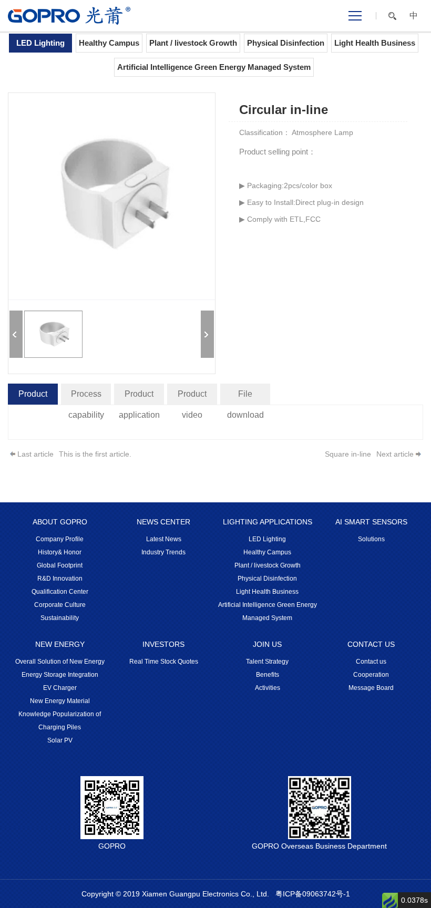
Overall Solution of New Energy (60, 661)
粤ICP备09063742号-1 (312, 894)
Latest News (163, 539)
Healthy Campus (109, 42)
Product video (192, 397)
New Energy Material (60, 701)
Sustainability (59, 618)
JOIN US (267, 644)
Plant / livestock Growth (193, 42)
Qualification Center (60, 591)
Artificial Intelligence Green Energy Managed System (214, 67)
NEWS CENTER (163, 522)
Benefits (267, 674)
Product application (139, 397)
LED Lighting (40, 42)
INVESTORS (163, 644)
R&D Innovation (60, 578)
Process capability (86, 397)
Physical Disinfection (285, 42)
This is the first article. (95, 454)
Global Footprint (60, 565)
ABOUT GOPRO (60, 522)
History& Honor (59, 552)
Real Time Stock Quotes (163, 661)
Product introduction (33, 397)
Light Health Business (374, 42)
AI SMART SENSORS (371, 522)
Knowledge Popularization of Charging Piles (59, 720)
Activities (267, 688)
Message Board (371, 688)
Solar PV (60, 740)
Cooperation (371, 674)
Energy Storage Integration (60, 674)
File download (245, 397)
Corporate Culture (60, 604)
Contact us (371, 661)
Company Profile (60, 539)
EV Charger (60, 688)
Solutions (371, 539)
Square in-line (348, 454)
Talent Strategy (267, 661)
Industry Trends (163, 552)
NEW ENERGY (60, 644)
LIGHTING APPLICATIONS (267, 522)
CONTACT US (371, 644)
